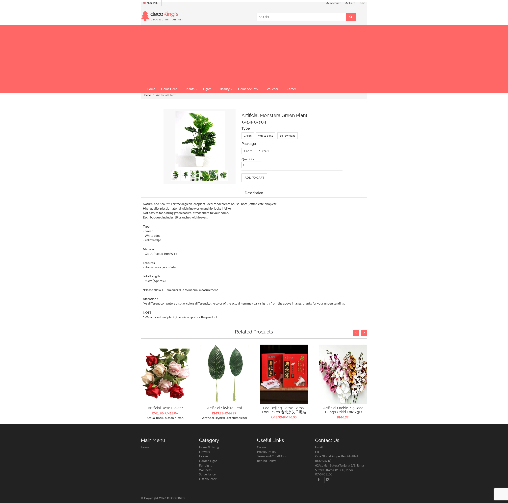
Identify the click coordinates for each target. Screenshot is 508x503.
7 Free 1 (263, 150)
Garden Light (208, 461)
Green (248, 135)
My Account (333, 3)
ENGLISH (152, 3)
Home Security (248, 89)
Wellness (205, 470)
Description (254, 193)
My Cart (349, 3)
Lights (207, 89)
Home (151, 89)
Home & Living (209, 447)
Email (319, 447)
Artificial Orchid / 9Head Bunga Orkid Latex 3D (343, 410)
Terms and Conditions (272, 456)
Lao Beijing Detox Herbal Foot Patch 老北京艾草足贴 (284, 410)
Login (362, 3)
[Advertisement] (254, 55)
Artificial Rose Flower (165, 408)
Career (291, 89)
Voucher (273, 89)
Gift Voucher (207, 479)
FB (317, 451)
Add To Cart (254, 177)
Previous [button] (356, 333)
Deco (147, 95)
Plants (190, 89)
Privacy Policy (266, 451)
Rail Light (205, 465)
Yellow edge (287, 135)
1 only (248, 150)
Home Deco (169, 89)
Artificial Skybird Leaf (224, 408)
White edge (265, 135)
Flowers (204, 451)
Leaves (203, 456)
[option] (165, 382)
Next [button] (364, 333)
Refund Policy (266, 461)
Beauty (225, 89)
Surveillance (207, 474)
